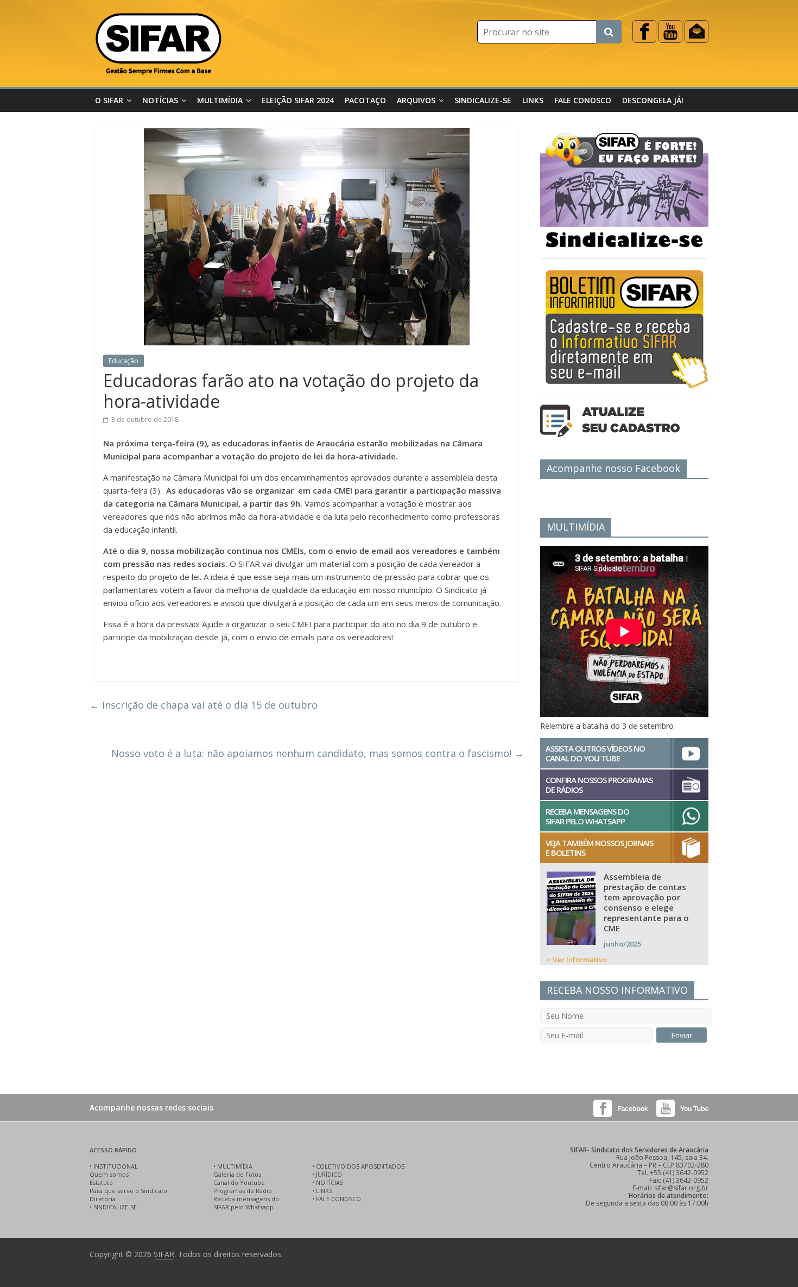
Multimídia (220, 100)
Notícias (160, 100)
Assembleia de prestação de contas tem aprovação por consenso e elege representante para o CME (646, 902)
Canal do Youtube (239, 1182)
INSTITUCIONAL (115, 1166)
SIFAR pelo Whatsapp (243, 1207)
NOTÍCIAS (329, 1182)
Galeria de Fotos (237, 1174)
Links (532, 100)
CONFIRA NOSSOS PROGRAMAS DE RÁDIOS (599, 784)
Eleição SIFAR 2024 (298, 100)
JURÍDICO (329, 1174)
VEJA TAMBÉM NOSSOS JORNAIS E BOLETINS (599, 847)
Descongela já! (652, 100)
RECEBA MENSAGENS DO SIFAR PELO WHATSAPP (587, 816)
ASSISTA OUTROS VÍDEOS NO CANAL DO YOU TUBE (595, 753)
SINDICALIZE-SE (115, 1207)
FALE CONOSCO (338, 1199)
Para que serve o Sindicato (128, 1191)
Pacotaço (365, 100)
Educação (123, 360)
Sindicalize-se (482, 100)
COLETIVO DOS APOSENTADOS (360, 1166)
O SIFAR (109, 100)
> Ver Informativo (577, 959)
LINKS (324, 1191)
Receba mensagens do (246, 1199)
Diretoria (103, 1199)
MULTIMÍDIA (234, 1166)
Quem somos (109, 1174)
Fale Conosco (582, 100)
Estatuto (101, 1182)
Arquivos (416, 100)
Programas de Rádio (242, 1191)
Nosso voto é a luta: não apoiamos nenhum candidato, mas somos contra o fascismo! (317, 753)
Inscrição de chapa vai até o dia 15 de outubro (204, 704)
